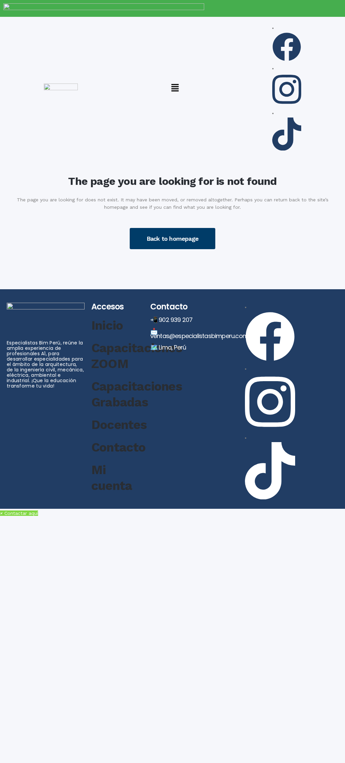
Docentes (119, 425)
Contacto (118, 447)
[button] (175, 88)
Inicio (107, 325)
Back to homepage (172, 238)
